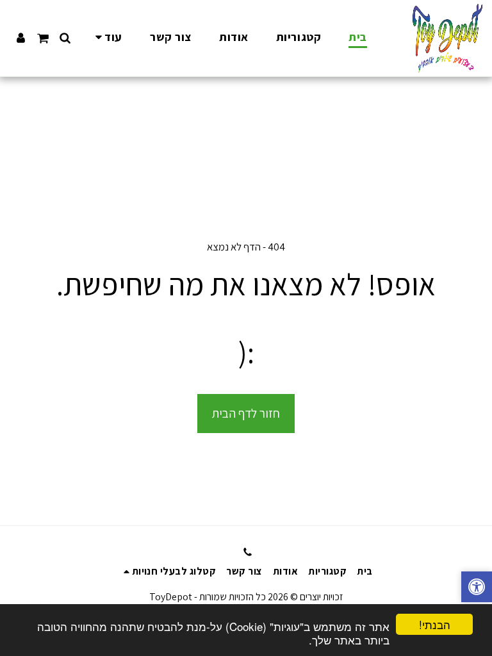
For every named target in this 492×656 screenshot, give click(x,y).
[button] (65, 38)
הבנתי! (434, 624)
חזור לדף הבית (246, 413)
